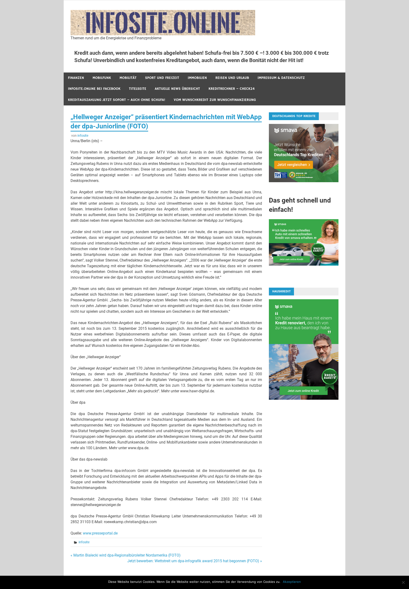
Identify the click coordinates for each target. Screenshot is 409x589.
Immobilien (197, 78)
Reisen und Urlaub (232, 78)
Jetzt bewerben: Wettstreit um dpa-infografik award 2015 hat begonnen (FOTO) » (194, 561)
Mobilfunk (102, 78)
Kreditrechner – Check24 (232, 88)
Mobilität (128, 78)
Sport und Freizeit (162, 78)
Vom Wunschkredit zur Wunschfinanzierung (215, 100)
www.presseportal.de (100, 533)
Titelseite (137, 88)
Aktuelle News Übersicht (177, 88)
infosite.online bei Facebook (94, 88)
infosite (82, 135)
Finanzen (76, 78)
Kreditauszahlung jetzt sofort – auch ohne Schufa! (116, 100)
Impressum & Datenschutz (281, 78)
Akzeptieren (292, 582)
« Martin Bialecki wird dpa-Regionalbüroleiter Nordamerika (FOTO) (126, 555)
